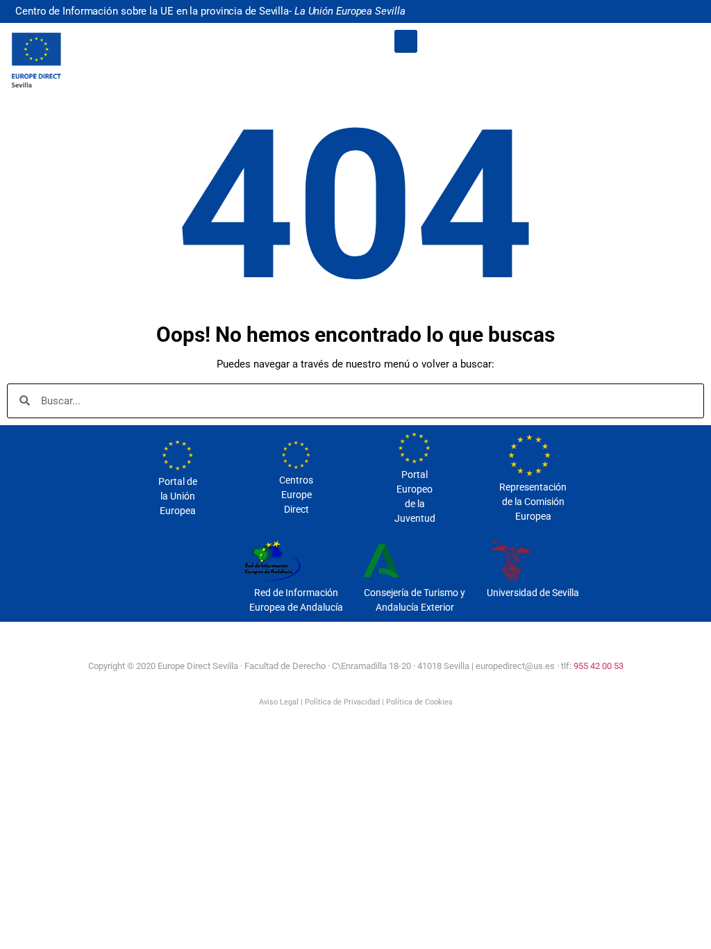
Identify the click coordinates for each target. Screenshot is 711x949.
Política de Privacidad (342, 702)
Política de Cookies (419, 702)
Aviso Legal (279, 702)
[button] (405, 41)
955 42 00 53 (599, 666)
